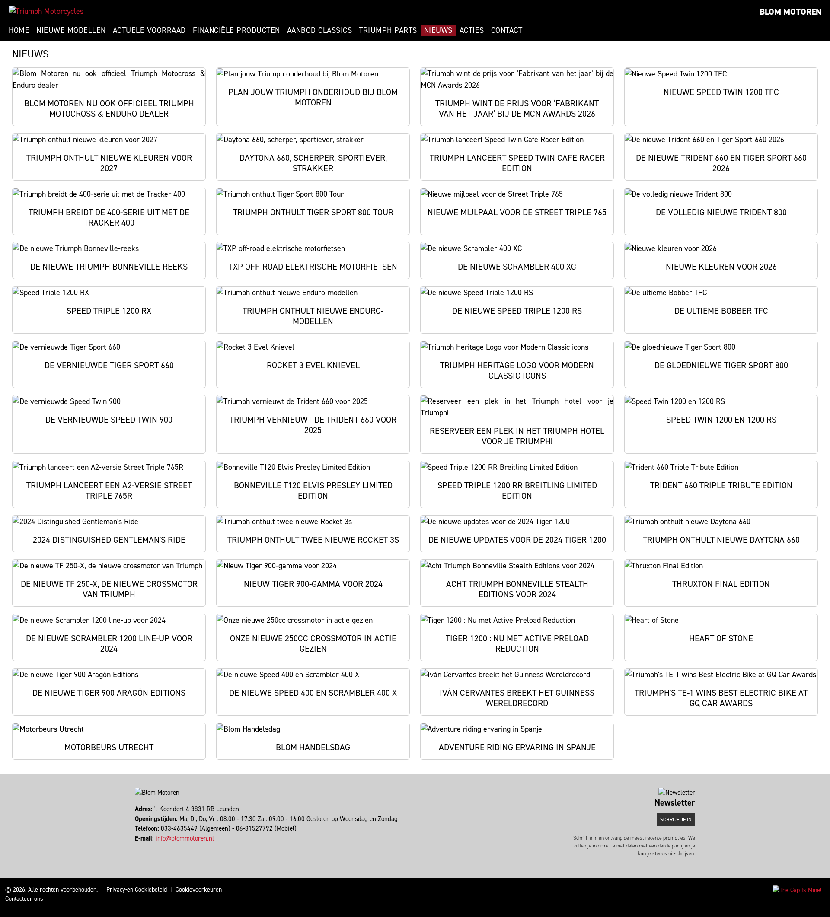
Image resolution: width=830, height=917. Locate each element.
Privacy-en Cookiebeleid (136, 889)
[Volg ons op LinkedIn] (144, 848)
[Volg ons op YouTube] (148, 848)
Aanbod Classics (319, 30)
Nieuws (438, 30)
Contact (507, 30)
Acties (472, 30)
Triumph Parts (388, 30)
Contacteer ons (24, 899)
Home (19, 30)
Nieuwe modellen (71, 30)
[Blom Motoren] (46, 11)
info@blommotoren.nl (185, 838)
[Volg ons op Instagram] (140, 848)
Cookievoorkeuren (199, 889)
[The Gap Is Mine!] (797, 889)
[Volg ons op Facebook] (136, 848)
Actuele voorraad (149, 30)
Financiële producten (236, 30)
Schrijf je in (676, 819)
